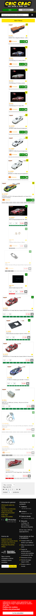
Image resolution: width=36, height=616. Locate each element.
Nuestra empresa (6, 539)
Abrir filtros (18, 20)
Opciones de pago (7, 511)
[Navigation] (32, 15)
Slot (10, 10)
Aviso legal (4, 514)
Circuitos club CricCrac (8, 543)
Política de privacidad (7, 513)
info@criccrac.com (26, 513)
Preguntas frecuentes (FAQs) (7, 545)
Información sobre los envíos (7, 506)
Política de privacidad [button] (11, 609)
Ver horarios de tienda (27, 518)
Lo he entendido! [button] (18, 613)
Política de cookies (7, 516)
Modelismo (26, 10)
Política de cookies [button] (10, 607)
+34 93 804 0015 (26, 508)
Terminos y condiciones (8, 509)
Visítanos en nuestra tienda (9, 541)
